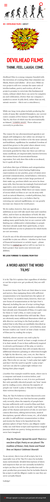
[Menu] (6, 5)
